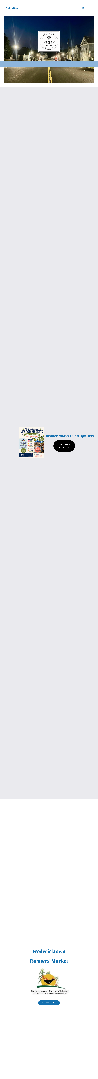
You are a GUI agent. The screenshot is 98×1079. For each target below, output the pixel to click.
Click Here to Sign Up (64, 446)
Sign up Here (49, 1002)
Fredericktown (12, 8)
